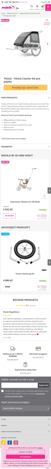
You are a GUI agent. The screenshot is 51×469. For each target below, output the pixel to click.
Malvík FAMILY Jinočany (13, 408)
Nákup (4, 425)
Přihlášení (44, 2)
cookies (40, 448)
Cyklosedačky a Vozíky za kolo (30, 13)
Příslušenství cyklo (9, 15)
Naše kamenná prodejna (11, 431)
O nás (3, 419)
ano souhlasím (25, 457)
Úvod (3, 13)
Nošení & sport (12, 13)
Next (47, 43)
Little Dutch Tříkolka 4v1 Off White (25, 202)
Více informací (12, 359)
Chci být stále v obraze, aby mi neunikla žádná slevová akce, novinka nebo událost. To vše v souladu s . (27, 393)
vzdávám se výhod (25, 452)
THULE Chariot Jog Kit (25, 274)
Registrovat (43, 385)
